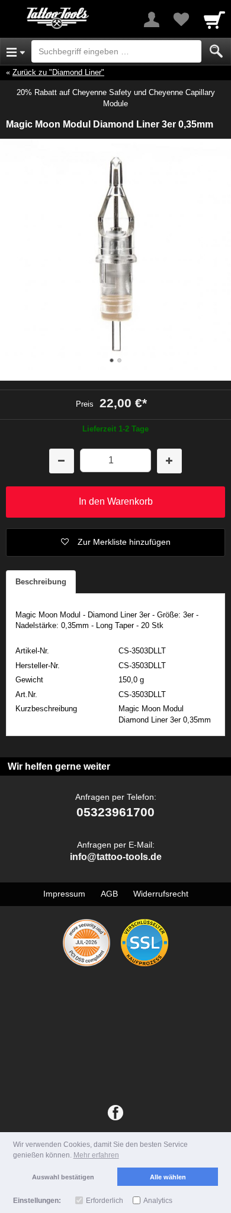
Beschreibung (40, 581)
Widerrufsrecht (160, 893)
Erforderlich (104, 1200)
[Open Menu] (15, 51)
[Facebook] (115, 1113)
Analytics (157, 1200)
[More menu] (151, 19)
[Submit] (216, 51)
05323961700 (115, 812)
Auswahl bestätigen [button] (63, 1177)
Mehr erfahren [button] (96, 1155)
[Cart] (214, 19)
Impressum (64, 893)
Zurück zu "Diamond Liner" (58, 72)
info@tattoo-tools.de (116, 857)
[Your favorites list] (181, 19)
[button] (115, 542)
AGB (109, 893)
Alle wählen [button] (168, 1177)
